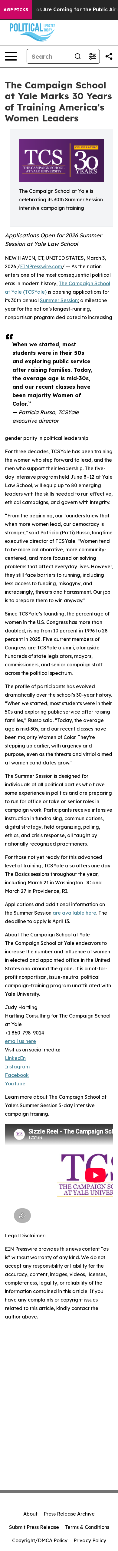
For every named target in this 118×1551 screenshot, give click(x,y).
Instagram (17, 1067)
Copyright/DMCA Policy (39, 1540)
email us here (20, 1041)
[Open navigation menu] (11, 56)
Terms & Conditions (87, 1527)
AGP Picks (16, 9)
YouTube (15, 1084)
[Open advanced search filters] (92, 56)
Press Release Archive (69, 1514)
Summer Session (59, 300)
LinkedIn (15, 1058)
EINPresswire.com (41, 266)
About (30, 1514)
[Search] (77, 56)
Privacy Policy (90, 1540)
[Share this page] (109, 56)
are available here (74, 913)
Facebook (17, 1075)
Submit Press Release (34, 1527)
